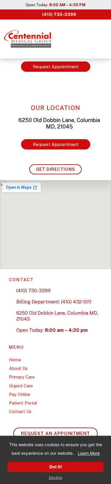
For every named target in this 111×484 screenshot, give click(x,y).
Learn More (89, 453)
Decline (55, 478)
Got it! (55, 467)
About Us (18, 368)
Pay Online (19, 394)
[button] (102, 39)
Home (15, 359)
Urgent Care (21, 385)
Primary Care (22, 376)
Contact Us (20, 411)
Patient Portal (23, 402)
